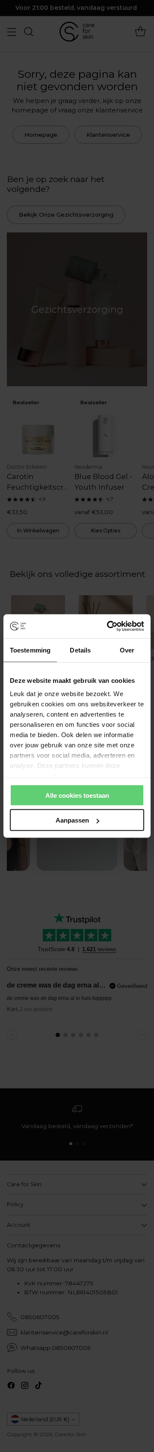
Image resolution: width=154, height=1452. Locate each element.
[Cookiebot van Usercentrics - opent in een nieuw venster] (108, 626)
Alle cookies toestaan (77, 795)
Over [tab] (127, 649)
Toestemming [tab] (30, 649)
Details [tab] (80, 649)
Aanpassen (72, 820)
